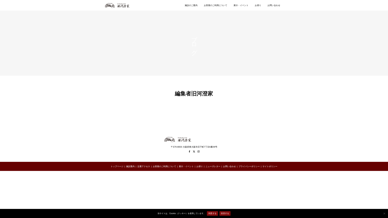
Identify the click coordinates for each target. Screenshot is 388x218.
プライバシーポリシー (249, 166)
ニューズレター (213, 166)
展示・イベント (241, 5)
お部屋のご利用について (215, 5)
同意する (212, 213)
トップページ (117, 166)
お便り (258, 5)
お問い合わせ (274, 5)
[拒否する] (384, 213)
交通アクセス (143, 166)
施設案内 (130, 166)
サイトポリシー (270, 166)
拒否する (225, 213)
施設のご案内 (191, 5)
